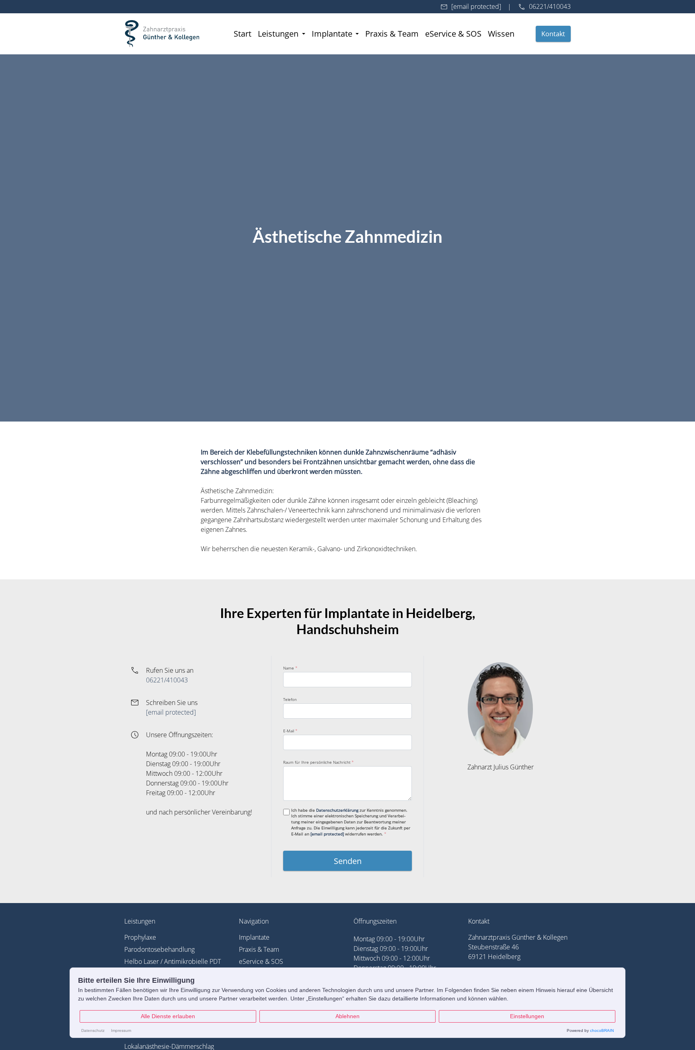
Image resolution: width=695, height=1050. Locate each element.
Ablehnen (347, 1016)
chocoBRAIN (602, 1030)
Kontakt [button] (553, 33)
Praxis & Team (392, 33)
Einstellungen (527, 1016)
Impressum (121, 1030)
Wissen (501, 33)
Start (242, 33)
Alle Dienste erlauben (168, 1016)
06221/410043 (550, 6)
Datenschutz (93, 1030)
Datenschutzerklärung (337, 810)
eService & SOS (453, 33)
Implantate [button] (333, 33)
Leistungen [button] (279, 33)
